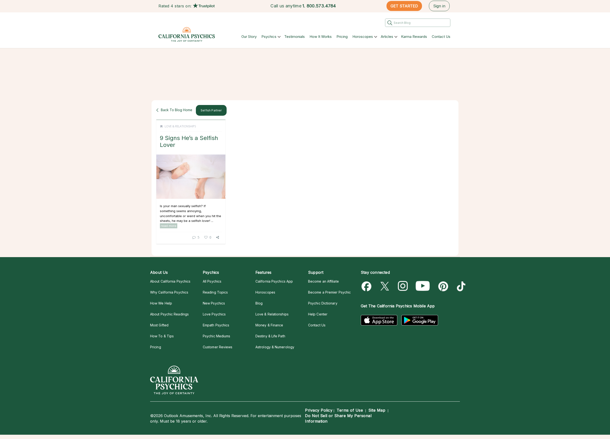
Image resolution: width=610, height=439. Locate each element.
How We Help (161, 303)
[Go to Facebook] (367, 286)
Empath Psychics (216, 325)
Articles (387, 36)
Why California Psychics (169, 292)
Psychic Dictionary (322, 303)
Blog (259, 303)
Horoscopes (362, 36)
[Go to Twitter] (385, 286)
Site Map (376, 410)
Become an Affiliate (323, 281)
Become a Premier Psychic (329, 292)
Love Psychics (214, 314)
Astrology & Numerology (274, 347)
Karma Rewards (414, 36)
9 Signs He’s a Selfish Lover (189, 141)
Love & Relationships (180, 126)
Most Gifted (159, 325)
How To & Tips (162, 336)
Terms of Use (350, 410)
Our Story (249, 36)
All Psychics (212, 281)
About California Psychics (170, 281)
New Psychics (214, 303)
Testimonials (294, 36)
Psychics (268, 36)
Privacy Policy (318, 410)
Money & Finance (269, 325)
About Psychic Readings (169, 314)
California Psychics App (274, 281)
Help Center (317, 314)
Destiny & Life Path (270, 336)
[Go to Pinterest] (442, 286)
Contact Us (441, 36)
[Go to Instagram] (403, 286)
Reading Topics (215, 292)
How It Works (321, 36)
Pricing (342, 36)
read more (168, 226)
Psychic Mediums (216, 336)
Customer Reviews (217, 347)
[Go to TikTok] (460, 286)
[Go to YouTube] (422, 286)
